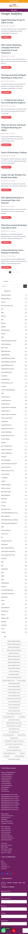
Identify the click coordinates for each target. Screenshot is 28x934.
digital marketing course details (14, 725)
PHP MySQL (4, 819)
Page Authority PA (5, 530)
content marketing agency (14, 683)
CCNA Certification (6, 830)
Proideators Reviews (6, 541)
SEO (2, 565)
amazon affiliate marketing (14, 668)
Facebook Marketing (6, 776)
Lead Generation (5, 474)
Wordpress (4, 625)
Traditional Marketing (19, 756)
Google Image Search (6, 418)
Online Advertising (5, 509)
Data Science (4, 347)
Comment (13, 26)
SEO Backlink (4, 569)
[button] (14, 10)
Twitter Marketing (5, 781)
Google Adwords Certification (8, 407)
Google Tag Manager (6, 432)
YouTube (3, 632)
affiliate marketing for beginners (14, 650)
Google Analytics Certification (8, 414)
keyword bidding (21, 735)
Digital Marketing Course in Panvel (9, 807)
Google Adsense (5, 397)
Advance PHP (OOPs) (6, 821)
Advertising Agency (6, 295)
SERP (2, 572)
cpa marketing (21, 716)
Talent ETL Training (6, 852)
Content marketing (21, 680)
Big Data (3, 316)
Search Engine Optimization (8, 551)
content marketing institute (14, 695)
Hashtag (3, 442)
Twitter (3, 604)
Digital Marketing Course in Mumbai (10, 796)
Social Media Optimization (7, 593)
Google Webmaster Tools (7, 435)
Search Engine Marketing (7, 548)
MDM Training (4, 847)
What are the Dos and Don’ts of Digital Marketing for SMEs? (13, 127)
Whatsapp (3, 621)
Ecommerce (4, 376)
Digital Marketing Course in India (9, 794)
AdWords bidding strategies (14, 641)
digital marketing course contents (14, 723)
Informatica (4, 843)
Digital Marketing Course (7, 365)
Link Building (4, 477)
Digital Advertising (5, 351)
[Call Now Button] (14, 931)
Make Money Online (6, 491)
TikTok (3, 600)
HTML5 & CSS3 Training (7, 815)
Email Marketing (5, 379)
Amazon (3, 302)
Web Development (5, 817)
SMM (2, 576)
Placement (4, 868)
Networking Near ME (6, 840)
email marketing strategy (8, 735)
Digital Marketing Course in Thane (9, 798)
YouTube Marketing (6, 783)
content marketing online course (14, 698)
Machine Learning (5, 488)
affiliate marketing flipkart (14, 647)
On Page (3, 505)
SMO (2, 579)
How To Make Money (6, 446)
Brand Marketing (5, 330)
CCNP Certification (6, 832)
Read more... (6, 37)
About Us (3, 863)
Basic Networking (5, 826)
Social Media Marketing (7, 590)
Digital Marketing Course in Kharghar (10, 804)
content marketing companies (14, 689)
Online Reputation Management (9, 523)
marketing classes (14, 738)
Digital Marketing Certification (8, 362)
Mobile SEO (4, 498)
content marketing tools (14, 707)
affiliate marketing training (14, 659)
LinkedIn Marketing (6, 780)
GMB (2, 393)
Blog (2, 319)
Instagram (3, 456)
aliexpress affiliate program (14, 665)
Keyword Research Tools (7, 470)
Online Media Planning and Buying (9, 520)
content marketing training (14, 710)
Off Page (3, 502)
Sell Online (3, 558)
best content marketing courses (14, 677)
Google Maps (4, 421)
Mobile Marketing (5, 495)
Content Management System (8, 340)
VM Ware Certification (6, 836)
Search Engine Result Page (8, 555)
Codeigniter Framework (7, 823)
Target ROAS (6, 756)
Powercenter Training (6, 849)
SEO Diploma (4, 789)
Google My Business (6, 425)
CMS (2, 337)
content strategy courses (8, 716)
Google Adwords (5, 404)
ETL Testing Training (6, 851)
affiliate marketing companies (14, 644)
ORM (2, 527)
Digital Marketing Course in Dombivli (10, 800)
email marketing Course (14, 732)
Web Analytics (4, 611)
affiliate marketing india (14, 653)
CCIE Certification (5, 834)
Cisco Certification (6, 828)
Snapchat (3, 586)
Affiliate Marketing (5, 298)
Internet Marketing (5, 460)
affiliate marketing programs (14, 656)
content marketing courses (14, 692)
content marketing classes (14, 686)
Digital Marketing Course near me (9, 809)
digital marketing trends (14, 729)
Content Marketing (6, 344)
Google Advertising (6, 400)
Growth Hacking (5, 439)
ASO (2, 309)
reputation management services (14, 750)
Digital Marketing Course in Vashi (9, 806)
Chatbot (3, 333)
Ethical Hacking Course (7, 383)
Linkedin (3, 481)
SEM (2, 562)
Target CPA (22, 753)
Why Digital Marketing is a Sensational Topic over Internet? (12, 200)
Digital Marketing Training (7, 369)
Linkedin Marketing (6, 484)
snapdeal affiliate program (9, 753)
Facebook (3, 386)
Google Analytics (5, 411)
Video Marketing (5, 607)
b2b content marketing (14, 671)
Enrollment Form (5, 867)
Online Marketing (5, 516)
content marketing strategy (14, 704)
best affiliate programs (14, 674)
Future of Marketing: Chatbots (14, 152)
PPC (2, 537)
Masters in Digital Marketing (8, 772)
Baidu (2, 312)
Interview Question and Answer (9, 463)
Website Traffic (5, 618)
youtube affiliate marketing (14, 759)
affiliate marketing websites (14, 662)
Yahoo (2, 628)
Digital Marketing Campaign (8, 358)
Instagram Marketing (6, 778)
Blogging (3, 326)
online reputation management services (14, 744)
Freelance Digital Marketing (8, 390)
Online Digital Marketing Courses (9, 513)
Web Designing (5, 814)
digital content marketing (14, 719)
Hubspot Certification (6, 449)
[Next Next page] (17, 272)
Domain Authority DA (6, 372)
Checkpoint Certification (7, 838)
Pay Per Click (4, 534)
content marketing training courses (14, 713)
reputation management (14, 747)
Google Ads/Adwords (6, 785)
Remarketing (4, 544)
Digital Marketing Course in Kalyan (9, 802)
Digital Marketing (5, 354)
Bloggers (3, 323)
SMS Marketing (5, 583)
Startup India (4, 597)
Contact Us (4, 865)
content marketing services (14, 701)
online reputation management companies (14, 741)
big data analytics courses (8, 680)
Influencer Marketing (6, 453)
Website (3, 614)
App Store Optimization (7, 305)
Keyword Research (6, 467)
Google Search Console (7, 428)
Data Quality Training (6, 845)
